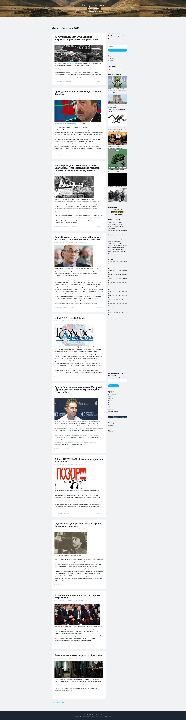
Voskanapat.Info (81, 529)
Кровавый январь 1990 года (115, 201)
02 (113, 261)
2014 (109, 312)
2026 (109, 261)
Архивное (110, 396)
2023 (109, 274)
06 (119, 261)
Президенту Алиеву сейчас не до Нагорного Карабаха (78, 92)
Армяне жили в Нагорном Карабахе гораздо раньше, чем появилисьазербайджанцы (117, 237)
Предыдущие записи (58, 702)
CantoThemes (107, 716)
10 (125, 266)
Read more (99, 81)
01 (111, 261)
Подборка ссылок (113, 411)
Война (68, 448)
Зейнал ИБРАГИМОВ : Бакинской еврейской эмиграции (78, 460)
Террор (82, 376)
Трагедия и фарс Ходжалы (115, 186)
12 (108, 268)
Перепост (84, 42)
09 (124, 266)
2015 (109, 308)
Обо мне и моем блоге (114, 33)
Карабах (69, 81)
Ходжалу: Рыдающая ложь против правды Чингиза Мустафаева (78, 524)
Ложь (67, 226)
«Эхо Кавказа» (77, 442)
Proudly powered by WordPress (93, 714)
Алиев (64, 155)
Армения (65, 81)
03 (114, 261)
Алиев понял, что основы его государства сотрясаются (77, 596)
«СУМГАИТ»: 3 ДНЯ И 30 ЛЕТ (70, 317)
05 (118, 261)
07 (121, 261)
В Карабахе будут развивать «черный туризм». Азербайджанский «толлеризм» (116, 107)
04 (116, 261)
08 (122, 266)
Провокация (77, 376)
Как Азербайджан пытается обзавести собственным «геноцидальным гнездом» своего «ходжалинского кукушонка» (77, 168)
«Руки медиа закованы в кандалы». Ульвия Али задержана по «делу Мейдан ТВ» (117, 251)
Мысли (79, 658)
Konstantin (70, 42)
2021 (109, 283)
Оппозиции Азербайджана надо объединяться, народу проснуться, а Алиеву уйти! (117, 129)
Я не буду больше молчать (93, 6)
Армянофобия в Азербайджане (117, 40)
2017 (109, 299)
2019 (109, 291)
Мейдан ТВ (111, 400)
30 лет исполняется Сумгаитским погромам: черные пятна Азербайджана (76, 38)
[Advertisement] (117, 345)
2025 (109, 266)
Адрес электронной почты (116, 378)
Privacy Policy (111, 425)
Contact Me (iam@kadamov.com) (84, 716)
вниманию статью (72, 63)
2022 (109, 278)
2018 (109, 295)
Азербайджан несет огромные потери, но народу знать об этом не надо (117, 90)
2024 (109, 270)
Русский (112, 68)
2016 (109, 304)
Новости (80, 42)
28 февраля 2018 (71, 123)
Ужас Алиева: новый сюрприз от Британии (78, 655)
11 (126, 278)
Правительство (69, 155)
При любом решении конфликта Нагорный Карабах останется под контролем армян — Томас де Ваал (78, 389)
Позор (67, 513)
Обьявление (111, 407)
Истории (110, 398)
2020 (109, 287)
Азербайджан (59, 81)
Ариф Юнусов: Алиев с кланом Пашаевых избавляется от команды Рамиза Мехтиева (78, 238)
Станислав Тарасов (60, 123)
